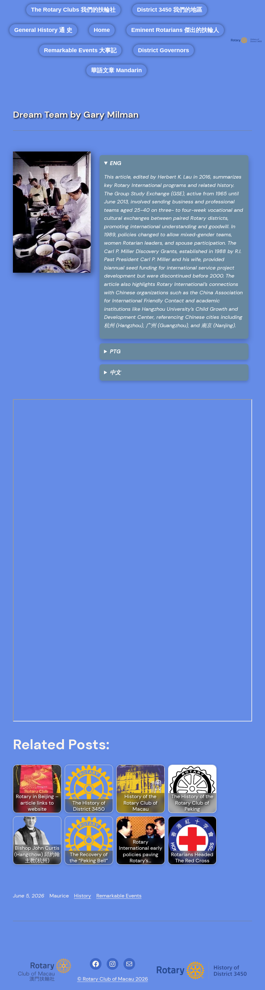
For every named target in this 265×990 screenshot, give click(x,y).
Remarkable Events (119, 895)
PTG (115, 351)
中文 (115, 372)
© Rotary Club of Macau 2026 (112, 978)
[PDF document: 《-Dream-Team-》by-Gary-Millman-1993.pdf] (132, 560)
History (82, 895)
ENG (115, 163)
